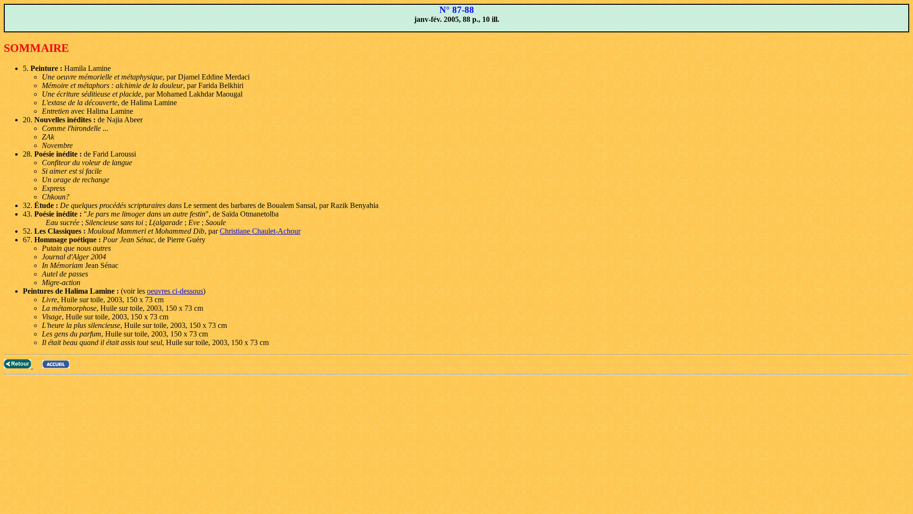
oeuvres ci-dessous (175, 291)
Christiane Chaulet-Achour (260, 231)
